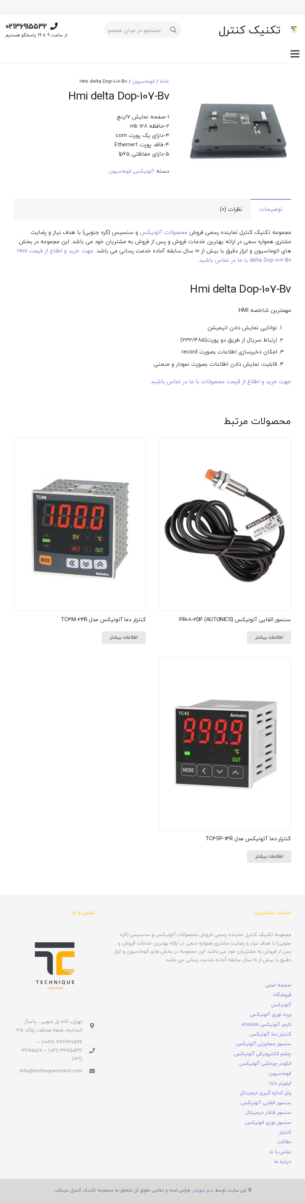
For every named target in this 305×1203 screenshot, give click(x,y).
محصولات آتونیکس (163, 232)
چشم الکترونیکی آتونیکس (262, 1053)
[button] (197, 88)
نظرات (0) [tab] (231, 209)
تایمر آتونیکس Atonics (266, 1024)
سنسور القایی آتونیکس (266, 1102)
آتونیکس (144, 171)
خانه (164, 81)
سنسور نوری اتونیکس (268, 1122)
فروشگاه (282, 994)
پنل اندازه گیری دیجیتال (265, 1092)
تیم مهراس (203, 1190)
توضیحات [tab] (271, 209)
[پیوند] (293, 29)
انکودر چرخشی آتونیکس (265, 1063)
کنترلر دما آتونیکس (270, 1034)
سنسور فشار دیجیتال (268, 1112)
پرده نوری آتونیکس (270, 1014)
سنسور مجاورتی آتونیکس (263, 1043)
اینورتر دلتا (280, 1083)
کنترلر (285, 1132)
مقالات (284, 1141)
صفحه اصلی (278, 985)
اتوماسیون (143, 81)
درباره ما (282, 1161)
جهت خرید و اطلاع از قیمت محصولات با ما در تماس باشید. (220, 381)
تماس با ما (280, 1151)
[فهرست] (295, 54)
